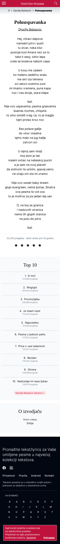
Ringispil (32, 287)
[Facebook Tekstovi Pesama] (4, 467)
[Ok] (29, 245)
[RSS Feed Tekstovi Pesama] (11, 467)
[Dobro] (35, 245)
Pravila (23, 475)
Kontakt (49, 475)
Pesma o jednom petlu (31, 334)
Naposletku (32, 322)
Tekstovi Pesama (32, 3)
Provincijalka (32, 299)
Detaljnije (31, 537)
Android (36, 475)
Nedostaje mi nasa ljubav (32, 381)
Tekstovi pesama (11, 482)
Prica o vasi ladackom (31, 346)
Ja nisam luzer (31, 310)
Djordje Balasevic (30, 29)
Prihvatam (49, 537)
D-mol (31, 275)
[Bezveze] (23, 245)
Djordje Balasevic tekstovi (29, 393)
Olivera (32, 369)
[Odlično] (40, 245)
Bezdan (31, 357)
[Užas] (17, 245)
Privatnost (9, 475)
